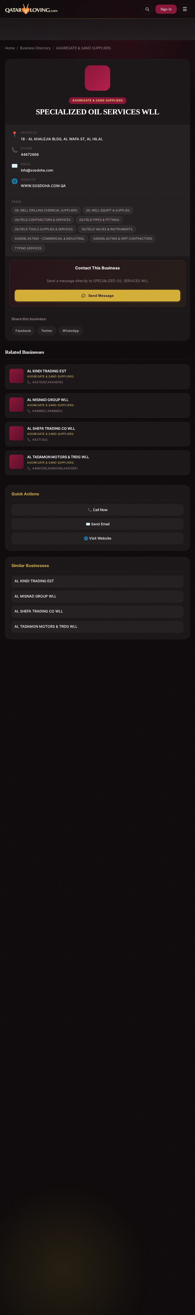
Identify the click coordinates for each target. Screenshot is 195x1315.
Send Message (101, 296)
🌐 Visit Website (97, 538)
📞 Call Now (98, 510)
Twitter (46, 331)
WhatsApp (70, 331)
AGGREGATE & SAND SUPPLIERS (83, 48)
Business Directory (35, 48)
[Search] (147, 9)
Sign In (166, 9)
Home (10, 48)
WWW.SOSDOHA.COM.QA (43, 186)
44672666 (30, 154)
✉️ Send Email (97, 524)
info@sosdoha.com (37, 170)
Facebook (23, 331)
